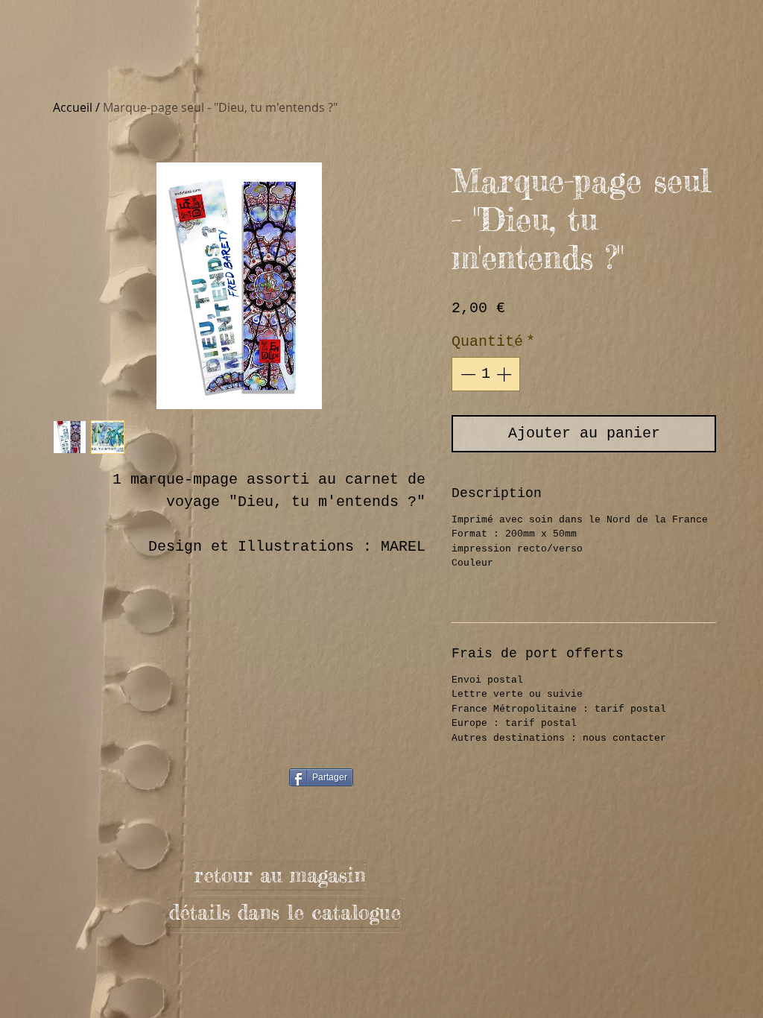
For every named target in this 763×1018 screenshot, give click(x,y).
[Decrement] (466, 374)
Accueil (72, 107)
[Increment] (505, 374)
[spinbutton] (486, 374)
